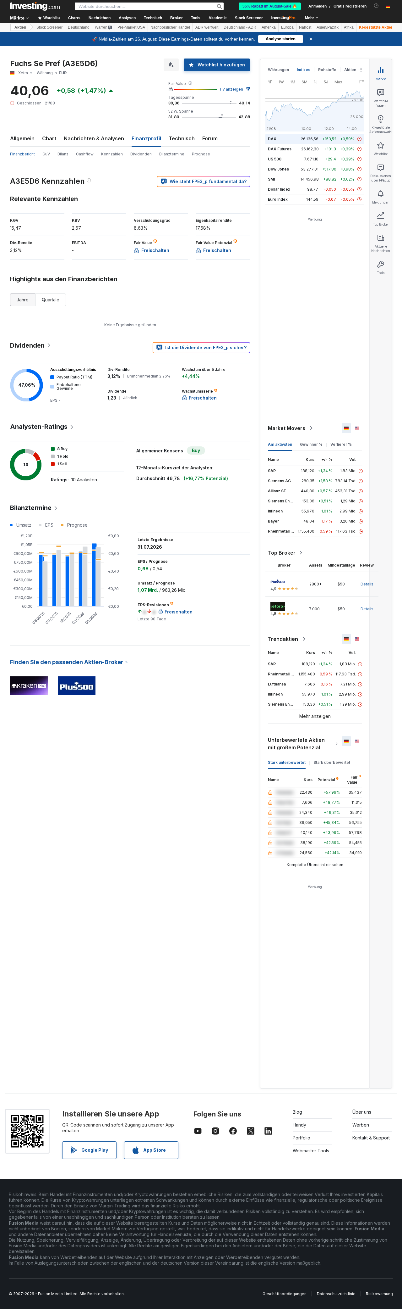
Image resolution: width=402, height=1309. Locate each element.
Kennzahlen (112, 154)
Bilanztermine (171, 154)
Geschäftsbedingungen (285, 1293)
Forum (210, 138)
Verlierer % (341, 444)
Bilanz (62, 154)
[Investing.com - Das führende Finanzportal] (35, 6)
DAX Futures (279, 149)
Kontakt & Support (371, 1137)
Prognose (201, 154)
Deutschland (79, 27)
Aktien (20, 27)
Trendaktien (283, 639)
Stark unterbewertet (287, 762)
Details (367, 584)
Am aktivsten (280, 444)
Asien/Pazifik (328, 27)
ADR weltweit (206, 27)
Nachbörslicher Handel (170, 27)
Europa (287, 27)
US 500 (274, 159)
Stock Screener (249, 18)
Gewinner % (311, 444)
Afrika (349, 27)
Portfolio (301, 1137)
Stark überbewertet (331, 762)
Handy (299, 1124)
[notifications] (376, 6)
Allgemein (22, 138)
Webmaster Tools (311, 1150)
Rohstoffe (327, 69)
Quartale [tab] (50, 299)
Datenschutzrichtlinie (336, 1293)
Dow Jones (278, 169)
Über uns (361, 1112)
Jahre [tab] (23, 299)
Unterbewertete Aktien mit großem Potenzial (296, 744)
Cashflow (85, 154)
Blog (297, 1112)
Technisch (182, 138)
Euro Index (278, 199)
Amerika (269, 27)
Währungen (278, 69)
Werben (360, 1124)
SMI (271, 179)
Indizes (303, 69)
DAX (272, 139)
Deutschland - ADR (240, 27)
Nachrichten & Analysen (94, 138)
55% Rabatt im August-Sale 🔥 (269, 6)
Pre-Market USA (131, 27)
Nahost (305, 27)
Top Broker (282, 553)
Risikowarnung (379, 1293)
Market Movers (286, 428)
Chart (49, 138)
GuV (46, 154)
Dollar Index (279, 189)
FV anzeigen (231, 89)
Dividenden (141, 154)
